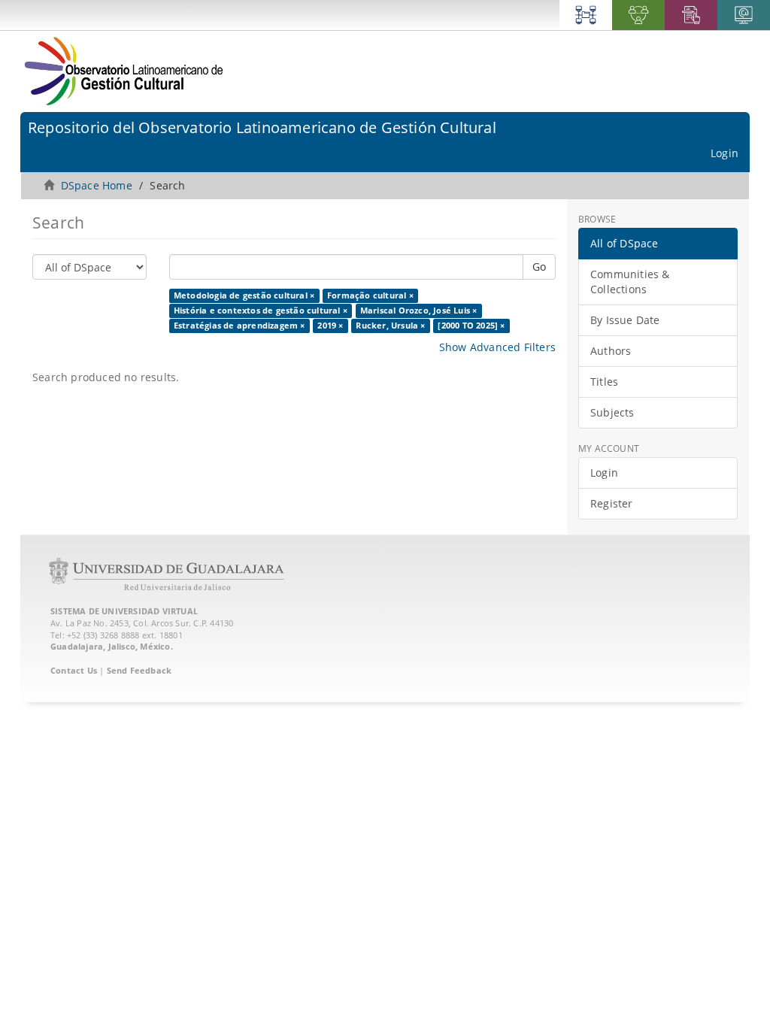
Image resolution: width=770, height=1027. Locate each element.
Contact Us (73, 670)
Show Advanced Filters (497, 347)
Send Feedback (139, 670)
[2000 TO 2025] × (471, 325)
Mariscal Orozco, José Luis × (418, 310)
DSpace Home (96, 185)
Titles (604, 381)
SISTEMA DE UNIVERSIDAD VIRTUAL (124, 611)
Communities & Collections (630, 281)
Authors (610, 351)
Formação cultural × (370, 295)
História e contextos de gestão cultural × (260, 310)
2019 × (330, 325)
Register (611, 503)
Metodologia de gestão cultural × (244, 295)
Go (539, 266)
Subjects (612, 412)
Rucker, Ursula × (390, 325)
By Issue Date (625, 320)
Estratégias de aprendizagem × (239, 325)
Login (604, 472)
